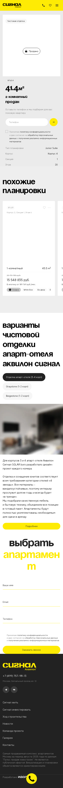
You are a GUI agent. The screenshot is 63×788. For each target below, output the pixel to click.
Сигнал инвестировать (17, 709)
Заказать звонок (31, 650)
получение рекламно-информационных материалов (33, 640)
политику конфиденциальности (35, 132)
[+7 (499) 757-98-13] (43, 5)
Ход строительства (14, 716)
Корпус (9, 153)
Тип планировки (14, 148)
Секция (9, 159)
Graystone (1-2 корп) (17, 386)
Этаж (8, 164)
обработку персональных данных (41, 638)
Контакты (8, 744)
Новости (8, 723)
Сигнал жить (10, 702)
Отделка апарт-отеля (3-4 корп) (24, 377)
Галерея (8, 737)
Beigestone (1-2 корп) (17, 396)
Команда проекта (13, 730)
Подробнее (32, 526)
